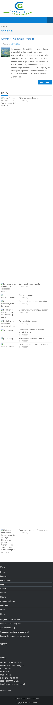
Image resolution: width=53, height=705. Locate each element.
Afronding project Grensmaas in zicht (34, 338)
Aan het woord (6, 580)
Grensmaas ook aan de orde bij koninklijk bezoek (31, 331)
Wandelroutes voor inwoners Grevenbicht (17, 38)
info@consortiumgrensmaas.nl (12, 684)
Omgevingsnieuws (7, 601)
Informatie (4, 605)
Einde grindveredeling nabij (29, 284)
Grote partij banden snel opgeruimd (33, 301)
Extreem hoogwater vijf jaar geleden (33, 310)
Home (3, 27)
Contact (3, 609)
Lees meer (44, 82)
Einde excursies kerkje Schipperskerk (33, 530)
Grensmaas (33, 702)
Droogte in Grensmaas (28, 321)
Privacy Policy (5, 690)
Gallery (3, 588)
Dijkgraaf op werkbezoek (29, 98)
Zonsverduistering (26, 295)
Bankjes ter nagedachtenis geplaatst (33, 344)
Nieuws (3, 597)
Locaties (3, 576)
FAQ (2, 584)
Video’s (3, 592)
